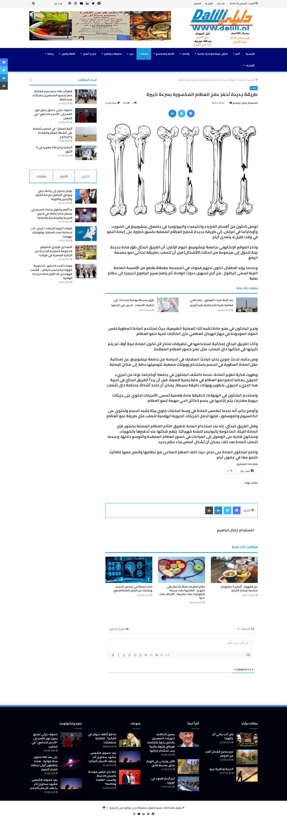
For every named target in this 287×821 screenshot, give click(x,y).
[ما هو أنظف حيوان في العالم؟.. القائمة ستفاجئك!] (130, 739)
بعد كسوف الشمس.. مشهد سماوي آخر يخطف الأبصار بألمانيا (102, 757)
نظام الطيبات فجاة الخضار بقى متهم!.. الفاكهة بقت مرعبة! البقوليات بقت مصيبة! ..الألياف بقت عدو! (182, 592)
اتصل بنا (209, 3)
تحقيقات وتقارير (113, 53)
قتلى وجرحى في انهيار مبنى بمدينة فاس (160, 763)
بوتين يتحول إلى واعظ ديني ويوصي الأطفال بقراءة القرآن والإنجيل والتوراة (53, 195)
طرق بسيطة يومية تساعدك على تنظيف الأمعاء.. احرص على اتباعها (132, 303)
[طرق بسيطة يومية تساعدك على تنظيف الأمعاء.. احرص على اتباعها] (167, 305)
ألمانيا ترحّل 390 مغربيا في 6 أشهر (54, 149)
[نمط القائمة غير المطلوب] (140, 655)
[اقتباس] (146, 655)
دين (131, 53)
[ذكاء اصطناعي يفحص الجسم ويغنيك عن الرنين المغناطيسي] (128, 570)
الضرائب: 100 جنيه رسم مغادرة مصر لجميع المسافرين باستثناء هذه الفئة (52, 95)
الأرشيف (250, 65)
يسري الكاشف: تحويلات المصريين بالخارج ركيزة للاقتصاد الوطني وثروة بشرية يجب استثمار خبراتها (161, 742)
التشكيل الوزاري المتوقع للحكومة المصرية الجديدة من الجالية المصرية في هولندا (53, 251)
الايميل (197, 3)
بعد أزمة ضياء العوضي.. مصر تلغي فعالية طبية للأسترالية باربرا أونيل (211, 303)
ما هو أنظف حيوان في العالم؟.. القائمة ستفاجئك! (102, 738)
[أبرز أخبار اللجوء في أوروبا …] (188, 784)
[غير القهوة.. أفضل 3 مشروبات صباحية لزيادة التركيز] (234, 570)
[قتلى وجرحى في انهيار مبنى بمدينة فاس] (188, 766)
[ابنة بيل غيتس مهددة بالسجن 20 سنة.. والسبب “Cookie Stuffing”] (130, 777)
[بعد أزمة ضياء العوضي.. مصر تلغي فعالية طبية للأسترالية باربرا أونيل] (247, 305)
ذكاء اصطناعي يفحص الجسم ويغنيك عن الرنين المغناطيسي (132, 588)
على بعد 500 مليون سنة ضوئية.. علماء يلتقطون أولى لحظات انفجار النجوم (44, 763)
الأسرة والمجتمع (165, 53)
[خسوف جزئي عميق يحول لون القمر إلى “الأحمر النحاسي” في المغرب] (86, 115)
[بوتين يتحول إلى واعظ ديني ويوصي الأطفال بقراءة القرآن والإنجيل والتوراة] (86, 196)
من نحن (221, 3)
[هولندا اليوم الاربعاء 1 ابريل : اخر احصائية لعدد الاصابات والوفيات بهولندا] (86, 233)
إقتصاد (185, 53)
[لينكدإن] (172, 113)
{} (161, 654)
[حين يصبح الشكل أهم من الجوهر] (247, 757)
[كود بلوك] (151, 655)
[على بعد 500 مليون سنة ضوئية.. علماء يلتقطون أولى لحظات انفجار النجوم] (71, 762)
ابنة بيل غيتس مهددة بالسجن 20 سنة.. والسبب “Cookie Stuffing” (102, 777)
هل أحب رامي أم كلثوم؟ (222, 736)
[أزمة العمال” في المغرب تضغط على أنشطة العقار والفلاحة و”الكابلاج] (86, 134)
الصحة (144, 53)
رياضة (50, 53)
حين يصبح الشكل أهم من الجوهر (219, 753)
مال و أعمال (89, 53)
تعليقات (41, 176)
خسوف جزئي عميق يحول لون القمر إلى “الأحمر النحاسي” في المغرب (53, 114)
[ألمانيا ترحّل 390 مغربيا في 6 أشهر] (86, 152)
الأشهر (85, 176)
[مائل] (118, 655)
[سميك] (113, 655)
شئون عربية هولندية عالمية (212, 53)
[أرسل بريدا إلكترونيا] (231, 103)
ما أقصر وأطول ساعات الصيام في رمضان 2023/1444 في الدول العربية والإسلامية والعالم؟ (51, 213)
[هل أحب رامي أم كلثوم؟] (247, 739)
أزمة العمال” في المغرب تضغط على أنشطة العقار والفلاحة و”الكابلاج (52, 132)
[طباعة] (209, 510)
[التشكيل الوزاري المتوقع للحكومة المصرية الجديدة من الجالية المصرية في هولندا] (86, 252)
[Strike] (129, 655)
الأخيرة (64, 176)
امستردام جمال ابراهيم (245, 103)
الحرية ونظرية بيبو (221, 768)
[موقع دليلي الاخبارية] (221, 27)
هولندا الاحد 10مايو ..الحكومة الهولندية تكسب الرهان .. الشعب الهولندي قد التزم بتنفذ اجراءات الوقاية (51, 272)
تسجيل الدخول (117, 628)
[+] (167, 654)
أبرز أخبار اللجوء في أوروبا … (163, 780)
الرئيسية (250, 53)
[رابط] (157, 655)
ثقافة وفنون (68, 53)
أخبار (237, 53)
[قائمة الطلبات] (135, 655)
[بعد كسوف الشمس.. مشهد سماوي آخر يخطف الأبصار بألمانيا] (130, 758)
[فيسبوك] (191, 113)
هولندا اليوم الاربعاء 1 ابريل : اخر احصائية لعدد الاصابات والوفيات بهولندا (51, 232)
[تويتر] (181, 113)
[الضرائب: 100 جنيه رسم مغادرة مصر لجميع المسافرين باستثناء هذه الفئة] (86, 96)
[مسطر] (124, 655)
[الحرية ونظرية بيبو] (247, 774)
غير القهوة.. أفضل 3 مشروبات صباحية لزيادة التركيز (239, 588)
